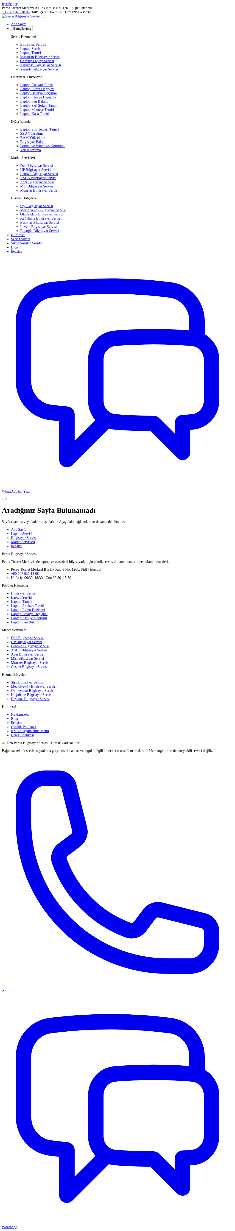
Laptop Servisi (30, 48)
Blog (14, 247)
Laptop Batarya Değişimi (38, 93)
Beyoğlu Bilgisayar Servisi (39, 231)
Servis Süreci (20, 239)
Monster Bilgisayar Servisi (39, 190)
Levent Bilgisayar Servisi (38, 227)
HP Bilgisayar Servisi (35, 170)
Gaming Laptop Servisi (37, 61)
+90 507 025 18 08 (16, 12)
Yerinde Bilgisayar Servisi (39, 69)
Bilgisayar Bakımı (33, 142)
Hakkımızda (20, 714)
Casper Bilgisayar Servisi (29, 667)
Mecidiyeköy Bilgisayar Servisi (43, 210)
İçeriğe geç (10, 4)
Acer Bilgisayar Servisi (37, 182)
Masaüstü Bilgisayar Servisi (40, 57)
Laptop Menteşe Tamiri (37, 110)
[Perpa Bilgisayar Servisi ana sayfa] (21, 16)
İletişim (16, 251)
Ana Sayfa (18, 24)
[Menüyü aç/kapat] (43, 17)
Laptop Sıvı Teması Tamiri (39, 129)
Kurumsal (18, 235)
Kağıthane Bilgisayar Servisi (41, 218)
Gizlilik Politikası (23, 727)
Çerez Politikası (22, 735)
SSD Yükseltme (31, 133)
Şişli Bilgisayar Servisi (36, 206)
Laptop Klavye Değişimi (38, 97)
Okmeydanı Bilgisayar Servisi (42, 214)
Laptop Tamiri (30, 53)
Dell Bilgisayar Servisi (36, 165)
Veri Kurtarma (30, 150)
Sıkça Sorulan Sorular (27, 243)
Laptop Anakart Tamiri (36, 85)
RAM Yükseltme (32, 138)
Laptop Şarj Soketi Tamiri (39, 105)
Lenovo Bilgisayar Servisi (39, 174)
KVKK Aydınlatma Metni (30, 731)
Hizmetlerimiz (22, 28)
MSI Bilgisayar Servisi (36, 186)
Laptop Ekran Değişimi (37, 89)
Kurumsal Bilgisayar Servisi (40, 65)
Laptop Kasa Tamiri (34, 114)
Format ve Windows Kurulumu (42, 146)
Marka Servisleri (23, 542)
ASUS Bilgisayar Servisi (38, 178)
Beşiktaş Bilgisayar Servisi (39, 222)
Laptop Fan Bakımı (34, 101)
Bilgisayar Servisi (33, 44)
